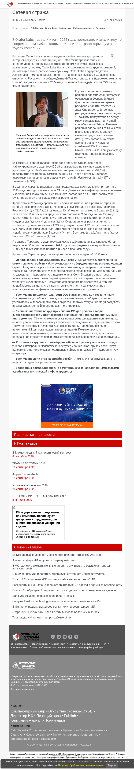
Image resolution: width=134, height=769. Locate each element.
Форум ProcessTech (25, 474)
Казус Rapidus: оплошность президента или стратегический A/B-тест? (57, 555)
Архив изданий (18, 647)
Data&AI (68, 3)
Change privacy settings (91, 647)
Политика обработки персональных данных (52, 647)
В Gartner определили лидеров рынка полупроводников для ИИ (53, 606)
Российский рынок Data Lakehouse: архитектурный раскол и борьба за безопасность (67, 585)
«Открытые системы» (42, 3)
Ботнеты (100, 28)
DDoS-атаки (37, 28)
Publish (70, 716)
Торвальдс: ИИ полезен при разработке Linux (41, 617)
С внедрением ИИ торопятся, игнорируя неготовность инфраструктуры (58, 574)
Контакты (74, 644)
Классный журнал (25, 720)
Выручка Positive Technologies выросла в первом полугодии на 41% (56, 601)
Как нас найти (58, 644)
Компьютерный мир (27, 711)
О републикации (91, 644)
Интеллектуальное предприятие (75, 734)
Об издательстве (19, 644)
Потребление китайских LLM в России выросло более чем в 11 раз (55, 612)
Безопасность (99, 3)
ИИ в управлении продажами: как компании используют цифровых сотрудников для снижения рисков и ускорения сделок (38, 519)
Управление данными (44, 730)
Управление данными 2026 (30, 485)
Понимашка (54, 720)
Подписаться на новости (34, 435)
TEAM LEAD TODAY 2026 (28, 463)
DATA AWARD (58, 3)
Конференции (24, 3)
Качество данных (38, 734)
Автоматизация (113, 3)
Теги (104, 644)
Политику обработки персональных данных (81, 765)
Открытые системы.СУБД (70, 711)
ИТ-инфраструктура (82, 3)
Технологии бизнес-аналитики (84, 730)
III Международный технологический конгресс (42, 452)
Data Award (18, 730)
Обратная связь (39, 644)
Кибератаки (65, 28)
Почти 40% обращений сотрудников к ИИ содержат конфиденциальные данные (64, 590)
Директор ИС (21, 716)
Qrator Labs (51, 28)
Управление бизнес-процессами (33, 738)
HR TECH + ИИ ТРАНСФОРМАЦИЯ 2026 (39, 496)
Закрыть (111, 765)
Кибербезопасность (83, 28)
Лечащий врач (48, 716)
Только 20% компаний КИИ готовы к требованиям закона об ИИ (53, 579)
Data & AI (16, 734)
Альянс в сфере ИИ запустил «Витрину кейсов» (43, 560)
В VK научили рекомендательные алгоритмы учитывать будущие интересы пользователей (61, 566)
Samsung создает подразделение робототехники (43, 596)
